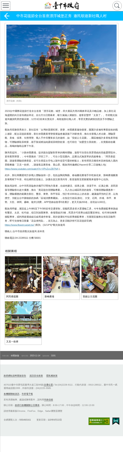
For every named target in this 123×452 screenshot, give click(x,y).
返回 (6, 16)
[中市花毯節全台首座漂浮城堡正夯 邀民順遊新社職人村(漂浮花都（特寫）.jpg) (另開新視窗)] (61, 61)
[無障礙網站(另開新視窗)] (99, 421)
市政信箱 (48, 399)
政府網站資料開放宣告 (15, 375)
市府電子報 (27, 394)
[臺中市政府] (61, 5)
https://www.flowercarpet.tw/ (19, 225)
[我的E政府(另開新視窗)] (115, 421)
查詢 (117, 5)
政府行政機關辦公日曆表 (27, 405)
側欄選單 (5, 5)
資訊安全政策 (36, 375)
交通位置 (48, 384)
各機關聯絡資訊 (11, 394)
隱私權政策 (51, 375)
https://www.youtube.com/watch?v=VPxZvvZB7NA (31, 168)
